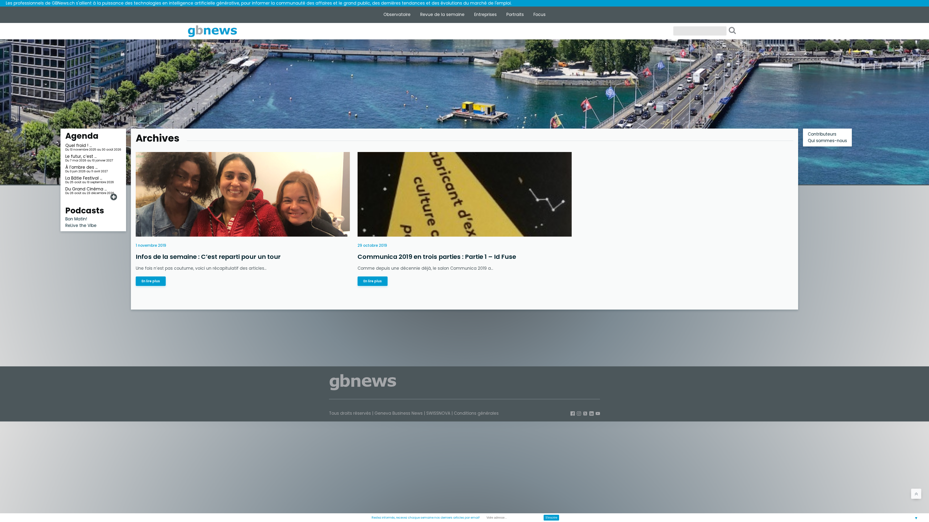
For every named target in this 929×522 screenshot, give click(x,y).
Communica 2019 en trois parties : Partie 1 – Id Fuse (437, 256)
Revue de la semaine (442, 14)
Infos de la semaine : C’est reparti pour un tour (209, 256)
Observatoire (397, 14)
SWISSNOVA (438, 413)
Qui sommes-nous (827, 141)
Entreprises (485, 14)
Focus (539, 14)
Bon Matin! (76, 219)
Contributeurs (822, 134)
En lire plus (151, 281)
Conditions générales (476, 413)
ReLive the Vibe (81, 225)
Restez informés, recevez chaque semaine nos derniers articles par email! (426, 517)
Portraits (515, 14)
